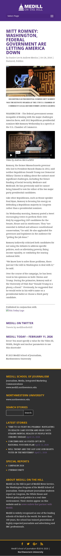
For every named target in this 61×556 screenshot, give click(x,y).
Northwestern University (30, 552)
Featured (10, 61)
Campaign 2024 (16, 465)
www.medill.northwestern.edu (21, 387)
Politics (19, 61)
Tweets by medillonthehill (19, 327)
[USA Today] (15, 310)
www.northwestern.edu (18, 399)
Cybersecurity (16, 470)
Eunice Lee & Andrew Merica (23, 58)
